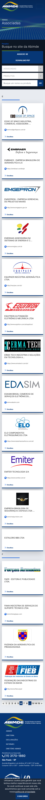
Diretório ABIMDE (13, 749)
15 (39, 703)
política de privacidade (25, 791)
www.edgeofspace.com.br (16, 130)
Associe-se (22, 54)
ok (40, 83)
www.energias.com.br (14, 246)
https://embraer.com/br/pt (16, 169)
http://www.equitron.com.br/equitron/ (20, 324)
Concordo (22, 796)
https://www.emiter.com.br (16, 478)
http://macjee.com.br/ (14, 285)
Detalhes (9, 137)
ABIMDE (9, 731)
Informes (10, 744)
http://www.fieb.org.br (14, 689)
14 (36, 703)
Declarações (12, 740)
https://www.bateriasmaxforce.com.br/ (20, 441)
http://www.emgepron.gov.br (17, 207)
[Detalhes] (22, 112)
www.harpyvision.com (14, 517)
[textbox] (22, 69)
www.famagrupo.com (14, 614)
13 (33, 703)
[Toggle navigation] (39, 6)
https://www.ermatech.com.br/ (17, 363)
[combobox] (22, 69)
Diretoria (10, 735)
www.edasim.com (13, 402)
